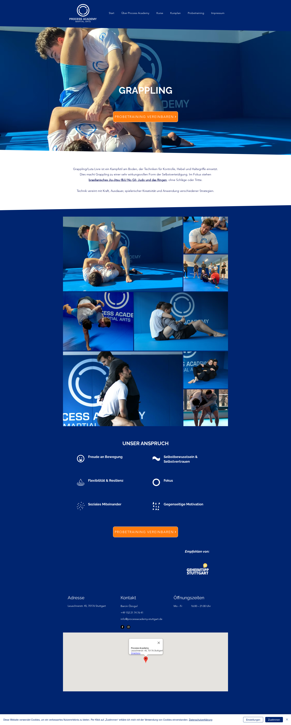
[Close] (287, 719)
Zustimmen (274, 719)
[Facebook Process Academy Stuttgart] (122, 627)
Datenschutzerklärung (200, 719)
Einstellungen (253, 719)
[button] (160, 13)
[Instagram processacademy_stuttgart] (128, 627)
